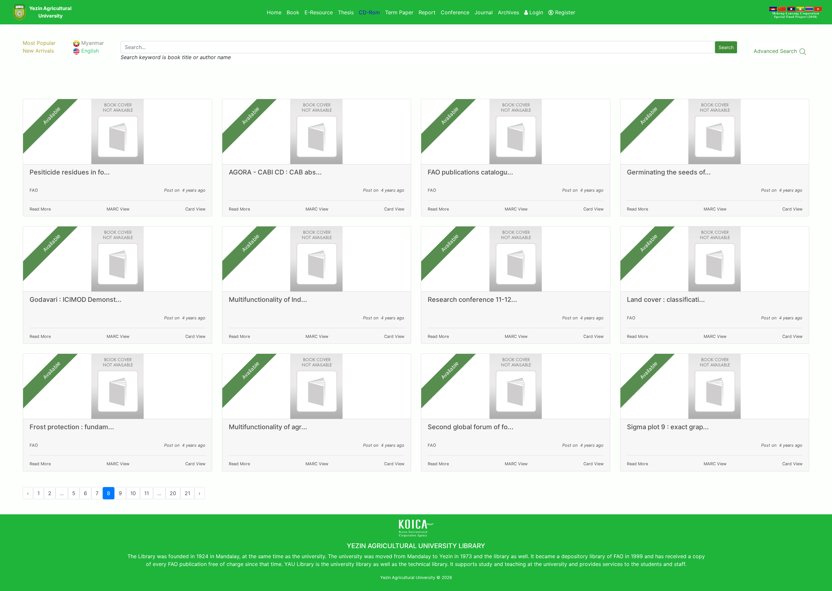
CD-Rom (369, 12)
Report (427, 12)
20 (173, 493)
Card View (195, 209)
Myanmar (92, 43)
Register (564, 12)
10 (133, 493)
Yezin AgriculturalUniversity (50, 12)
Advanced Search (776, 51)
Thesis (346, 12)
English (89, 50)
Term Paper (399, 12)
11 (146, 493)
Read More (40, 209)
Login (535, 12)
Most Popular (39, 43)
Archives (508, 12)
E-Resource (319, 12)
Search (726, 47)
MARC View (118, 209)
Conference (455, 12)
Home (274, 12)
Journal (483, 12)
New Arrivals (38, 50)
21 (187, 493)
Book (293, 12)
